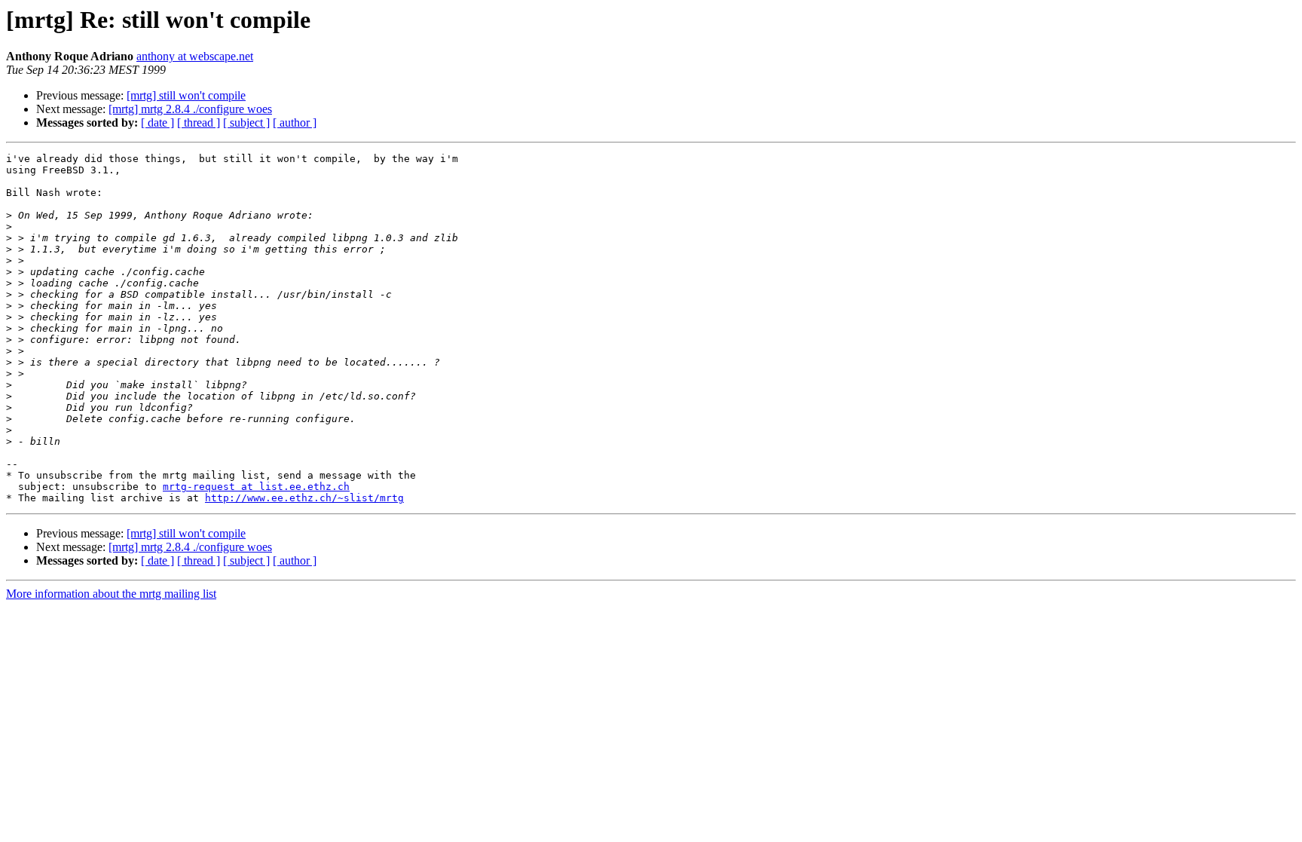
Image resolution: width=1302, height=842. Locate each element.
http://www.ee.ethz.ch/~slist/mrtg (304, 498)
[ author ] (294, 122)
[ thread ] (198, 122)
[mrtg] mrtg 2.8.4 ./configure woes (190, 109)
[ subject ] (246, 122)
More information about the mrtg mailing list (111, 593)
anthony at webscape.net (194, 56)
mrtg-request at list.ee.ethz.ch (256, 486)
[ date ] (157, 122)
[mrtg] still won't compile (186, 95)
